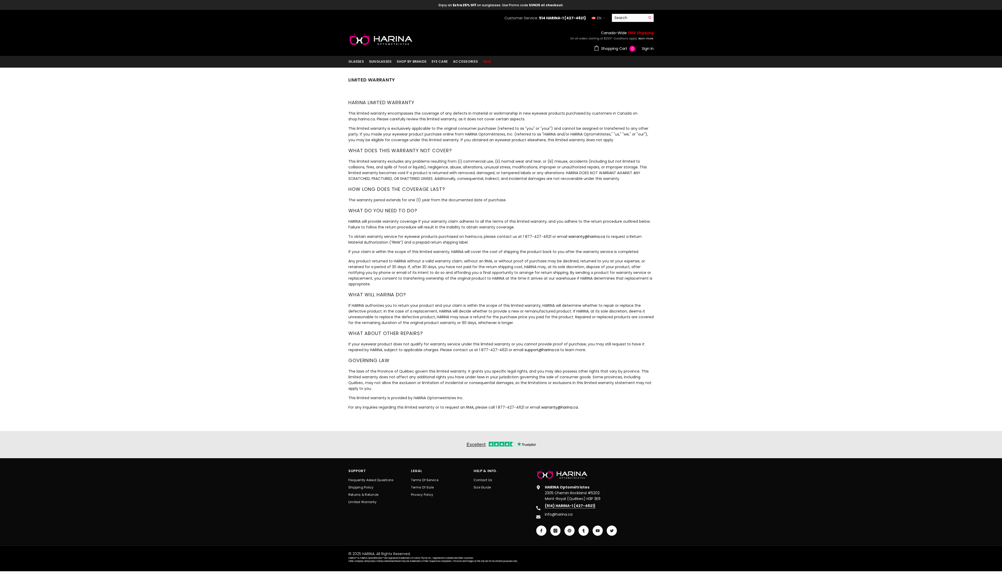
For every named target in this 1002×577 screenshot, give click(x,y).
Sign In (648, 48)
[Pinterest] (569, 531)
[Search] (633, 18)
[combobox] (629, 18)
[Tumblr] (583, 531)
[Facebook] (541, 531)
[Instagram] (555, 531)
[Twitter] (612, 531)
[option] (501, 5)
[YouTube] (598, 531)
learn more (645, 38)
